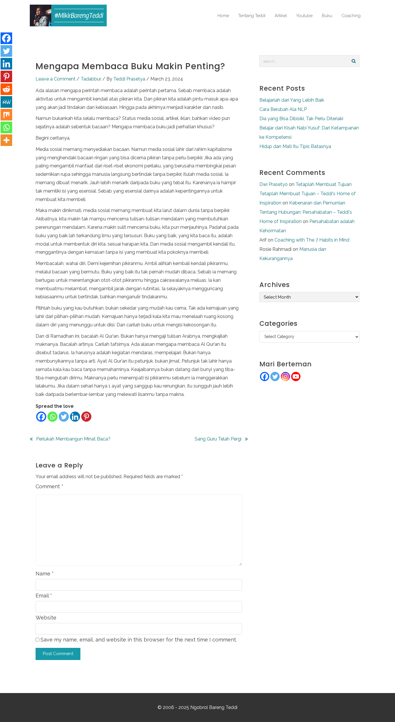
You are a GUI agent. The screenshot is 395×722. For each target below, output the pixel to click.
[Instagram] (285, 376)
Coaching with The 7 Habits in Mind (311, 240)
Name (45, 574)
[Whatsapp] (52, 417)
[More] (6, 140)
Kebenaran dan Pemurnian (317, 203)
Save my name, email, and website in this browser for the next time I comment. (138, 640)
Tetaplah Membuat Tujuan (324, 184)
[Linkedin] (75, 417)
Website (46, 618)
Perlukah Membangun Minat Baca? (73, 439)
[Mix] (6, 114)
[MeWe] (6, 102)
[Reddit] (6, 89)
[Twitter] (64, 417)
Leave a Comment (55, 79)
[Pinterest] (86, 417)
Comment (49, 486)
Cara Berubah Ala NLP (283, 109)
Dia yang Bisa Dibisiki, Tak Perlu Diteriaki (301, 118)
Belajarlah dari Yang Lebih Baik (291, 100)
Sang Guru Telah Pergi (218, 439)
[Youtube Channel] (295, 376)
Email (44, 596)
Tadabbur (91, 79)
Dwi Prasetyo (273, 184)
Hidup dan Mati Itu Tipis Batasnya (295, 146)
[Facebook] (41, 417)
